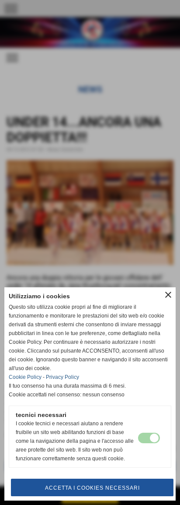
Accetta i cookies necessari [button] (92, 488)
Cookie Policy (25, 377)
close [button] (168, 295)
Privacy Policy (62, 377)
